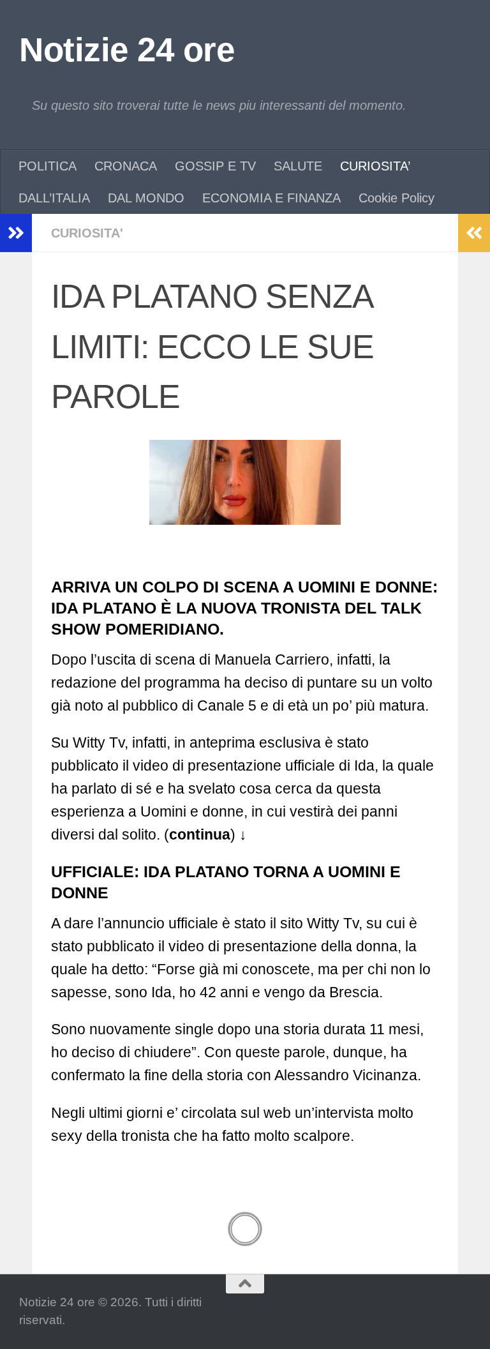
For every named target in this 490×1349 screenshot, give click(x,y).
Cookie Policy (396, 198)
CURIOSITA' (87, 233)
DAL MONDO (146, 198)
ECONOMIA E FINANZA (271, 198)
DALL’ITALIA (54, 198)
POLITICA (48, 166)
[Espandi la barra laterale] (16, 233)
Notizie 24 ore (126, 49)
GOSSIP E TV (215, 166)
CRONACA (125, 166)
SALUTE (298, 166)
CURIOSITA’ (375, 166)
